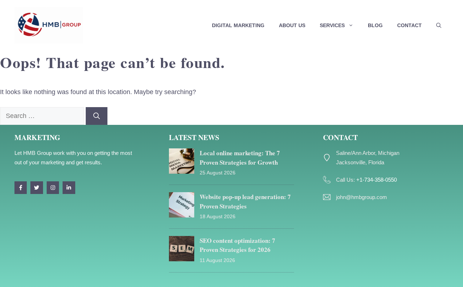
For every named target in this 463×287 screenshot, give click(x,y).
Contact (409, 25)
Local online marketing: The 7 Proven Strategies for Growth (240, 157)
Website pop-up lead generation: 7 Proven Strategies (245, 201)
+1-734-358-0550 (376, 180)
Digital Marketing (238, 25)
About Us (292, 25)
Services (332, 25)
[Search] (96, 116)
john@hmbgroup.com (361, 197)
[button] (439, 25)
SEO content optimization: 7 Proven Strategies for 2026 (237, 245)
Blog (375, 25)
